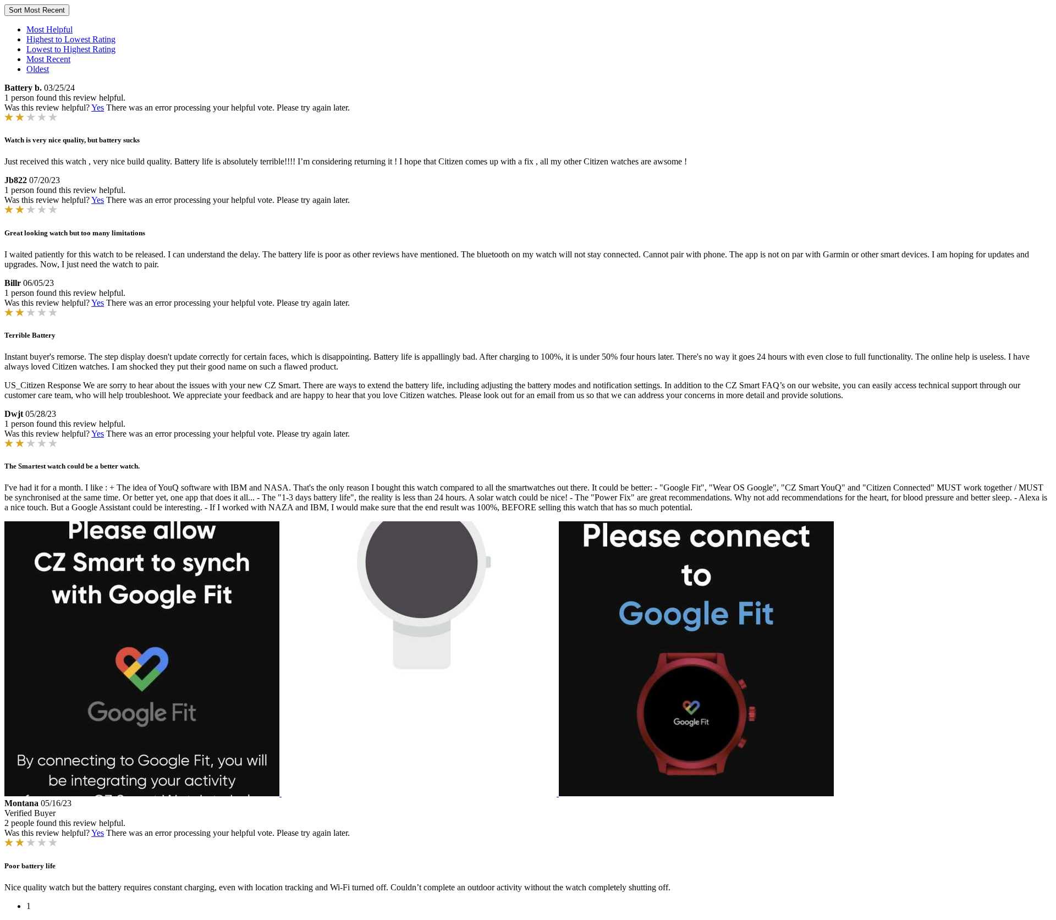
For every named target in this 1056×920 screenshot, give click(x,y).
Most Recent (48, 59)
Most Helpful (49, 29)
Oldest (37, 69)
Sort (37, 10)
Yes (97, 107)
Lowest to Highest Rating (71, 49)
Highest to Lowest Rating (71, 39)
